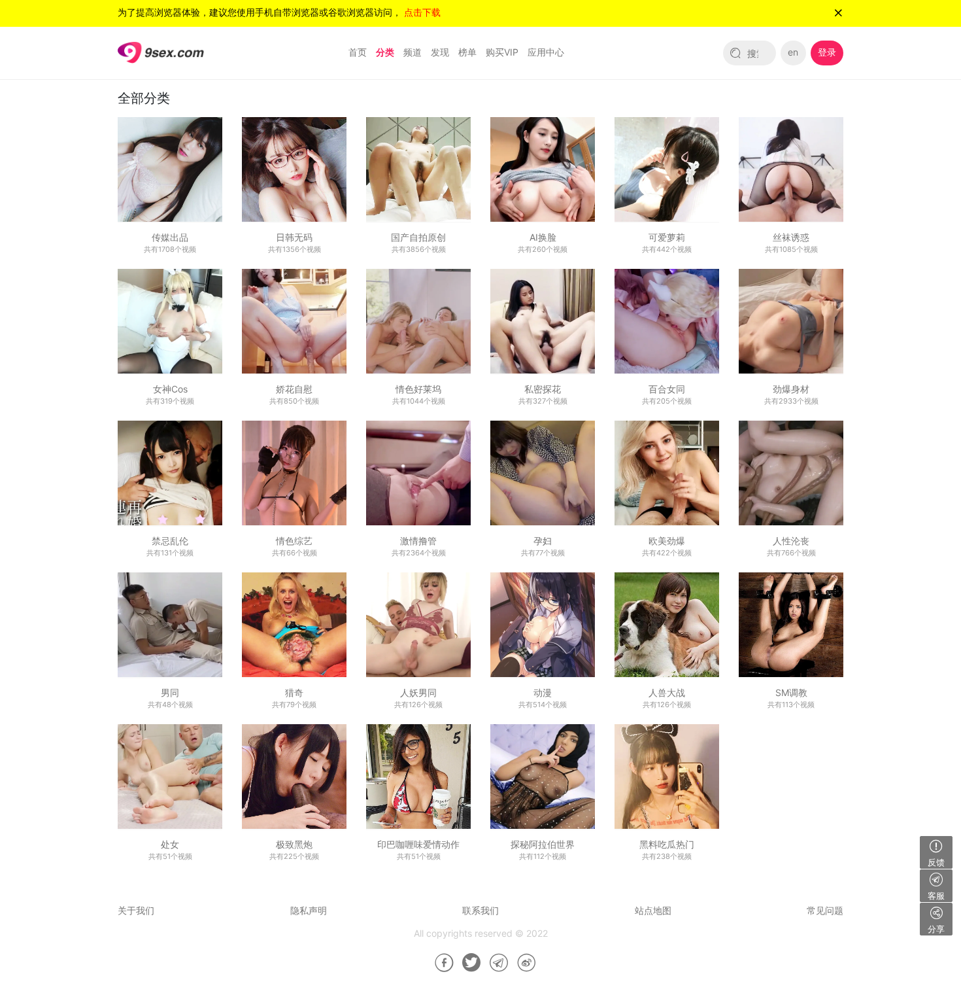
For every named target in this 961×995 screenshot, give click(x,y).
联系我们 (480, 910)
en (793, 52)
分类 (385, 52)
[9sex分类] (439, 963)
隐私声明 (308, 910)
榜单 (467, 52)
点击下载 (422, 12)
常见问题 (825, 910)
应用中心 (546, 52)
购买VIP (502, 52)
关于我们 (136, 910)
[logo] (161, 52)
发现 (440, 52)
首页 (357, 52)
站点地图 (653, 910)
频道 (412, 52)
